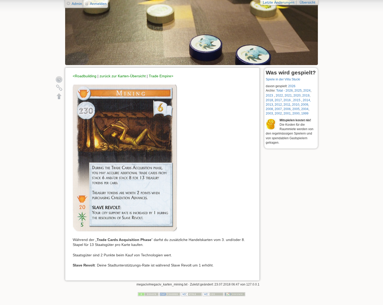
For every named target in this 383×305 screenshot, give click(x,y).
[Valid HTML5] (191, 294)
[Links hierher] (59, 88)
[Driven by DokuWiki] (234, 294)
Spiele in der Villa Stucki (283, 79)
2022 (279, 95)
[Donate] (148, 294)
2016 (287, 100)
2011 (287, 104)
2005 (296, 109)
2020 (297, 95)
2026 (291, 86)
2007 (278, 109)
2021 (288, 95)
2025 (298, 90)
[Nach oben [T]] (59, 96)
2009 (304, 104)
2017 (278, 100)
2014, (307, 100)
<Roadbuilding (84, 76)
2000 (296, 113)
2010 (295, 104)
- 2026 (288, 90)
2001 (287, 113)
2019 (306, 95)
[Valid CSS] (213, 294)
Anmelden (98, 4)
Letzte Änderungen (278, 2)
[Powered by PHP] (169, 294)
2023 (269, 95)
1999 (304, 113)
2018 (269, 100)
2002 (278, 113)
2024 (307, 90)
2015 (297, 100)
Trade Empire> (161, 76)
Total (279, 90)
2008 (269, 109)
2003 (269, 113)
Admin (77, 4)
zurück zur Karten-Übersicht (123, 76)
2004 (304, 109)
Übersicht (307, 2)
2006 (287, 109)
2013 (269, 104)
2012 (278, 104)
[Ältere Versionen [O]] (59, 79)
